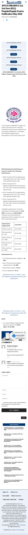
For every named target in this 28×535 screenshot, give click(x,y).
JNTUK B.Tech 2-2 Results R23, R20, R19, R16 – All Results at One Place (14, 475)
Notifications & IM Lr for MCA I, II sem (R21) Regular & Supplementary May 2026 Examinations (14, 313)
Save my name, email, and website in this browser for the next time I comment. (14, 404)
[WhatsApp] (3, 20)
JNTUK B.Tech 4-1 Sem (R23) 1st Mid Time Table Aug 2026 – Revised (13, 463)
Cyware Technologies (17, 530)
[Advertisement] (14, 30)
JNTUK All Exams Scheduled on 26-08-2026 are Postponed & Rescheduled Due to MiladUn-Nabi (13, 440)
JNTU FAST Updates (19, 525)
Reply (8, 357)
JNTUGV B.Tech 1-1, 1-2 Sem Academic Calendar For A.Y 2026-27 (13, 458)
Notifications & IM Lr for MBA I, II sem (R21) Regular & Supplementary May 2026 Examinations (14, 276)
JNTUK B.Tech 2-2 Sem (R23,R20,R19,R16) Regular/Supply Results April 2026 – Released (13, 481)
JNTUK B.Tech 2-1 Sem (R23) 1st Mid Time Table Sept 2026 (13, 434)
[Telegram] (6, 20)
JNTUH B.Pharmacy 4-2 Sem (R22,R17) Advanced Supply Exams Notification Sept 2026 (13, 452)
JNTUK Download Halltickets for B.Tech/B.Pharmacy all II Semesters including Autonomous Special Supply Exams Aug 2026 (12, 469)
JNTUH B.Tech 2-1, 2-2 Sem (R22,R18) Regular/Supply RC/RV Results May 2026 (13, 446)
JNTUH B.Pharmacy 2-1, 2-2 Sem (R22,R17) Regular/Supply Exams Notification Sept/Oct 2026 (14, 428)
